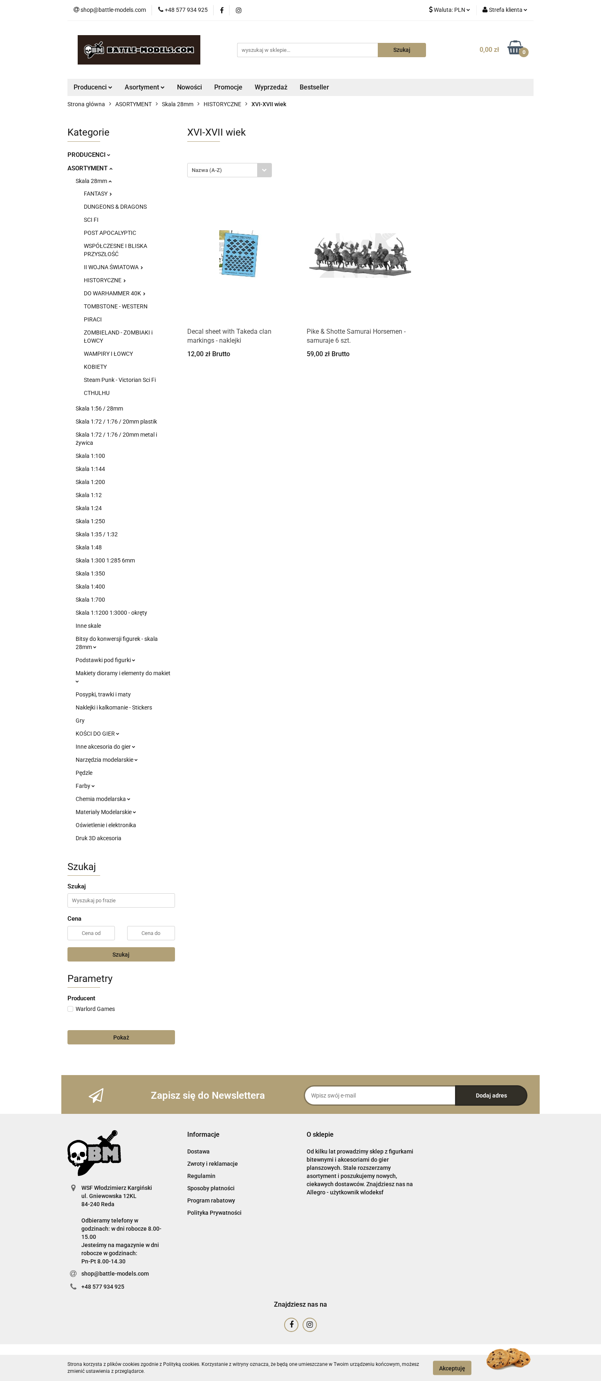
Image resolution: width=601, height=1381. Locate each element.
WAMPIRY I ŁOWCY (108, 353)
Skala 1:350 (90, 573)
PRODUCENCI (87, 154)
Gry (80, 720)
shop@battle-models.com (115, 1273)
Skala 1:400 (90, 586)
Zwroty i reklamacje (212, 1163)
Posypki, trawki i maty (103, 694)
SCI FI (91, 219)
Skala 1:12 (89, 495)
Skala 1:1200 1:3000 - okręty (111, 612)
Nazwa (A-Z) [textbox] (207, 170)
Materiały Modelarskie (104, 812)
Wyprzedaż (271, 87)
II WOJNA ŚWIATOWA (112, 267)
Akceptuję (452, 1368)
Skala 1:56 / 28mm (99, 408)
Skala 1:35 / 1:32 (97, 534)
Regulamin (201, 1176)
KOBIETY (95, 367)
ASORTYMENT (88, 168)
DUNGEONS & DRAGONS (115, 206)
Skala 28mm (92, 181)
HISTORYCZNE (103, 280)
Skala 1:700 (90, 599)
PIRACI (93, 319)
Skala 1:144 (90, 469)
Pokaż (121, 1037)
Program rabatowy (211, 1200)
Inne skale (88, 625)
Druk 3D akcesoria (98, 838)
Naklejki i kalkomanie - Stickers (114, 707)
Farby (84, 786)
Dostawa (198, 1151)
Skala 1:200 (90, 482)
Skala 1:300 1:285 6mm (105, 560)
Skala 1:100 (90, 456)
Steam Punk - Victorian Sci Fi (120, 380)
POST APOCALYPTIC (110, 233)
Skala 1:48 (89, 547)
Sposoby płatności (211, 1188)
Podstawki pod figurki (104, 660)
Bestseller (314, 87)
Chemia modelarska (101, 799)
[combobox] (229, 170)
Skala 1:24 (89, 508)
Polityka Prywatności (214, 1212)
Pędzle (84, 773)
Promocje (228, 87)
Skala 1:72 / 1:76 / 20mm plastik (116, 421)
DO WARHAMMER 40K (113, 293)
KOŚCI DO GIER (96, 733)
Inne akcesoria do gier (104, 746)
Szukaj (121, 954)
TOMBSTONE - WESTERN (116, 306)
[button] (203, 1135)
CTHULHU (97, 393)
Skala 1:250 (90, 521)
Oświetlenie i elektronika (106, 825)
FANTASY (96, 193)
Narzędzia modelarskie (105, 759)
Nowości (189, 87)
